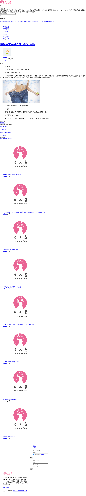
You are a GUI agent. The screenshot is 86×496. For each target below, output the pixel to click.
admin (5, 57)
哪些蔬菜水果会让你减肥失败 (17, 44)
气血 (42, 21)
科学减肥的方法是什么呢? (11, 362)
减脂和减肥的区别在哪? (10, 399)
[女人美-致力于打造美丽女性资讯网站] (6, 3)
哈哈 (25, 21)
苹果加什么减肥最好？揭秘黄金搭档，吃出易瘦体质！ (19, 324)
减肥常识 (6, 38)
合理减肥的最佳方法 (9, 436)
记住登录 (37, 454)
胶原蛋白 (21, 21)
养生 (45, 21)
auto (54, 21)
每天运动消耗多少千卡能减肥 (12, 287)
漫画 (49, 21)
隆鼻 (27, 21)
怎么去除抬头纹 (33, 21)
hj (17, 21)
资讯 (39, 21)
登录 (34, 446)
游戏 (3, 21)
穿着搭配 (6, 31)
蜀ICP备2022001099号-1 (20, 491)
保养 (15, 21)
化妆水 (7, 21)
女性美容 (6, 28)
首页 (13, 21)
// (0, 21)
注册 (34, 447)
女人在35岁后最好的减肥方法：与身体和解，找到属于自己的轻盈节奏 (24, 212)
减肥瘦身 (6, 29)
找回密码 (43, 454)
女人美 (5, 34)
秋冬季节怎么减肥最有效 (10, 249)
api (47, 21)
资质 (10, 21)
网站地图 (6, 487)
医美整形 (6, 26)
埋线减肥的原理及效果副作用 (12, 174)
